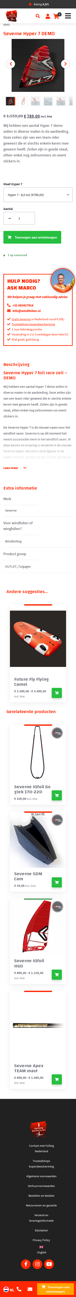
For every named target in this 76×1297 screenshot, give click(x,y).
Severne (11, 510)
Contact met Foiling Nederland (41, 1148)
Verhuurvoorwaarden (41, 1186)
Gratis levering (21, 319)
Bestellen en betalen (41, 1196)
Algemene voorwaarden (41, 1176)
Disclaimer (41, 1230)
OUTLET (11, 566)
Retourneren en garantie (41, 1205)
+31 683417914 (22, 305)
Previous (11, 64)
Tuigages (24, 566)
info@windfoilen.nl (26, 311)
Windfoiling (13, 541)
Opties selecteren (57, 693)
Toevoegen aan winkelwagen (58, 1289)
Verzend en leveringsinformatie (41, 1217)
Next (65, 64)
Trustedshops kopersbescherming (33, 324)
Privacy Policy (41, 1240)
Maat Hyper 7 (12, 184)
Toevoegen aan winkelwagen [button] (57, 795)
